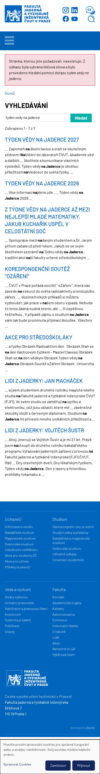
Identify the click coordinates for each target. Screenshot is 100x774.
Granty (10, 631)
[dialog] (50, 756)
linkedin (74, 10)
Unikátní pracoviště (19, 603)
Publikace (12, 626)
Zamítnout (58, 765)
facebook (66, 19)
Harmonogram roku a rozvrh (73, 527)
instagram (66, 10)
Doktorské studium (19, 544)
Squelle (90, 727)
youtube (74, 19)
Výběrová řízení (63, 654)
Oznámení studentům (68, 560)
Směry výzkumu (16, 597)
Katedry (58, 609)
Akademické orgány (66, 603)
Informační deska (65, 626)
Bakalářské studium (19, 532)
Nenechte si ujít (63, 649)
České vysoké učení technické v (37, 696)
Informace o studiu (19, 527)
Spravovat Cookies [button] (17, 764)
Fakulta (59, 589)
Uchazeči (13, 519)
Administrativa (63, 614)
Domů (10, 93)
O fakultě (59, 631)
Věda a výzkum (18, 589)
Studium (59, 519)
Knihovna (59, 620)
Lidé (55, 637)
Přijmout (83, 765)
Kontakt (58, 597)
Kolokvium (13, 614)
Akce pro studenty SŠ (20, 555)
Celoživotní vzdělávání (21, 550)
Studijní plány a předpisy (70, 532)
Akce (56, 643)
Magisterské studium (20, 538)
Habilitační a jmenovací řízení (26, 609)
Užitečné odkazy (64, 554)
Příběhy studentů (17, 567)
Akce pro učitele (17, 561)
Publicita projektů (18, 620)
